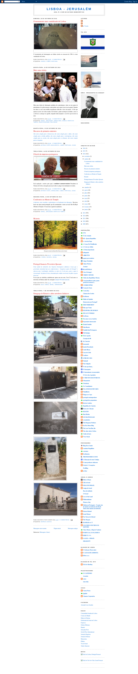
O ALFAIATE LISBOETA (90, 553)
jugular (85, 593)
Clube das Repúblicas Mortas (91, 278)
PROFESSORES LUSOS (90, 457)
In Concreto (86, 341)
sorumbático (86, 420)
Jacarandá (86, 344)
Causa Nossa (86, 591)
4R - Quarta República (89, 238)
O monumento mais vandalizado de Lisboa (49, 21)
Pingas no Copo (87, 395)
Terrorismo (59, 284)
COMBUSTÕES (88, 285)
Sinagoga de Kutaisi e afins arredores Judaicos (51, 293)
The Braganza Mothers (89, 423)
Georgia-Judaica (46, 521)
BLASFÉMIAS (87, 269)
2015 (84, 151)
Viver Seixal (86, 437)
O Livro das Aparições (89, 375)
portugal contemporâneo (90, 397)
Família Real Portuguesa (90, 330)
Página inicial (57, 528)
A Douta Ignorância (88, 250)
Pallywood (53, 122)
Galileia (49, 257)
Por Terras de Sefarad (89, 517)
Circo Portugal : (87, 272)
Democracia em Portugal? (90, 302)
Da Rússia (86, 296)
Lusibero (85, 355)
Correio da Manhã (85, 616)
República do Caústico (89, 406)
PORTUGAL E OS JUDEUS (91, 533)
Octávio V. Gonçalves (89, 465)
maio (85, 198)
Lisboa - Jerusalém (69, 9)
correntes (85, 451)
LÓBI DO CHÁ (87, 358)
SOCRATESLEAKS (89, 417)
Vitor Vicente (84, 26)
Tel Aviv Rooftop (87, 564)
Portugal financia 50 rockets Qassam (47, 264)
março (86, 204)
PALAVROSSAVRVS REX (90, 389)
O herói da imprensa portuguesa (45, 154)
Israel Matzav (87, 514)
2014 (84, 154)
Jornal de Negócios (86, 634)
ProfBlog (85, 468)
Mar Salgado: (87, 364)
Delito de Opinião (88, 299)
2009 (84, 224)
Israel (43, 120)
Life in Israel (86, 482)
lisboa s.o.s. (86, 555)
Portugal (54, 61)
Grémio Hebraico (85, 625)
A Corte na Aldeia (88, 247)
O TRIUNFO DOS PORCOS (91, 378)
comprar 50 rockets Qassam (62, 279)
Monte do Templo (59, 211)
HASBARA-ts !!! (88, 522)
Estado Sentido (87, 324)
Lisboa (48, 61)
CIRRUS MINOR (88, 275)
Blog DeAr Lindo (88, 446)
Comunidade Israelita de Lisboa (89, 613)
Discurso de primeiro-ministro (44, 131)
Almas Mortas (87, 264)
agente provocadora (88, 258)
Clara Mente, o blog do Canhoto (92, 530)
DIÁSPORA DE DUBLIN (90, 310)
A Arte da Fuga (87, 241)
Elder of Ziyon (87, 480)
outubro (86, 159)
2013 (84, 213)
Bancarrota (55, 145)
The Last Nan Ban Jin (89, 428)
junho (86, 195)
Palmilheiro (86, 392)
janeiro (86, 209)
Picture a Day (87, 502)
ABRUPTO (86, 255)
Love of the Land (88, 497)
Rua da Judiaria (87, 491)
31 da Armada (87, 236)
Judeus (43, 61)
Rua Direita (86, 414)
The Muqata (86, 520)
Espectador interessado (89, 322)
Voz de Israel (84, 643)
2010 (84, 221)
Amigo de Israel (87, 488)
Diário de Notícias (85, 618)
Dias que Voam (87, 308)
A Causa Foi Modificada (90, 244)
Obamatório (86, 381)
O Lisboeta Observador (89, 550)
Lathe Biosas (86, 350)
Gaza (42, 284)
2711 (84, 233)
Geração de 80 (87, 338)
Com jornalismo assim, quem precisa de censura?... (91, 281)
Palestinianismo (44, 122)
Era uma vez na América (90, 319)
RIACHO (86, 411)
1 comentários (57, 282)
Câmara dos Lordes (88, 293)
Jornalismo (57, 120)
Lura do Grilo (87, 352)
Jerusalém (49, 120)
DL (82, 21)
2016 (84, 148)
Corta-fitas (86, 291)
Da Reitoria (86, 454)
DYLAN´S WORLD (88, 313)
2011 (84, 218)
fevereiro (86, 207)
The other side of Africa (89, 431)
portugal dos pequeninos (90, 400)
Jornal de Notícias (85, 636)
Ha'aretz (36, 218)
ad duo (85, 471)
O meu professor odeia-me (90, 462)
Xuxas (74, 145)
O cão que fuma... (88, 367)
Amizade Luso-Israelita (87, 605)
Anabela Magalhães (88, 448)
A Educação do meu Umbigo (91, 460)
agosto (86, 190)
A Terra (43, 257)
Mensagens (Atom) (45, 532)
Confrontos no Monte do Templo (46, 199)
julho (85, 193)
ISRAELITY (86, 541)
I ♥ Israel (85, 494)
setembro (86, 187)
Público (83, 641)
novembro (87, 156)
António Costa (45, 145)
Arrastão (85, 576)
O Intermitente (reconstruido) (91, 372)
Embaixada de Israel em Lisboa (89, 620)
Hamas (47, 284)
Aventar (85, 267)
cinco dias (86, 582)
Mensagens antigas (73, 528)
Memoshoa (84, 639)
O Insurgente (87, 369)
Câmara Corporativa (89, 596)
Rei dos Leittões (87, 403)
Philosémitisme (87, 499)
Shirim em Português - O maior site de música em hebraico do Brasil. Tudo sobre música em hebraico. (93, 506)
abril (85, 201)
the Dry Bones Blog (88, 425)
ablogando (86, 252)
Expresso (83, 623)
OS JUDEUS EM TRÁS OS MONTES (91, 526)
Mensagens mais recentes (39, 528)
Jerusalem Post (85, 630)
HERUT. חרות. (87, 535)
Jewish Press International (87, 632)
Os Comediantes (87, 386)
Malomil (85, 361)
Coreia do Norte (87, 288)
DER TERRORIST (88, 305)
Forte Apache (87, 336)
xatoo (84, 579)
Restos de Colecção (88, 409)
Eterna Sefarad (87, 511)
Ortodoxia (86, 383)
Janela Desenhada (88, 347)
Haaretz (83, 627)
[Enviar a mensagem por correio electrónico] (63, 59)
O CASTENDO (87, 573)
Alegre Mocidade (88, 261)
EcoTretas (86, 316)
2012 (84, 215)
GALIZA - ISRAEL (88, 538)
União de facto (87, 434)
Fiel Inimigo (86, 333)
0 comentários (57, 59)
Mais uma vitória (39, 70)
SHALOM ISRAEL (88, 485)
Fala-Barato (86, 327)
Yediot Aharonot (85, 646)
